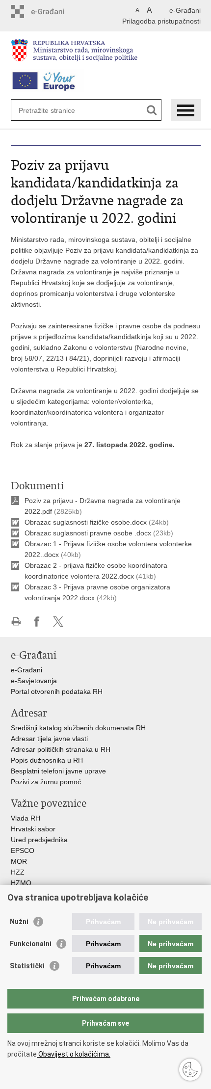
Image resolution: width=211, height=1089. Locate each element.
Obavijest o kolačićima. (73, 1054)
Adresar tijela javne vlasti (49, 739)
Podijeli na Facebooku (37, 621)
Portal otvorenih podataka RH (58, 691)
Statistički (27, 966)
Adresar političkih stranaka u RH (60, 749)
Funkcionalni (31, 944)
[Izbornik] (186, 110)
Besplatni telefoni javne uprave (58, 771)
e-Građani (185, 10)
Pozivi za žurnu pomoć (46, 782)
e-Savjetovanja (34, 681)
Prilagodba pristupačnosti (161, 21)
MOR (19, 861)
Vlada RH (25, 818)
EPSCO (22, 850)
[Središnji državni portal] (53, 11)
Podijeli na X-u (58, 621)
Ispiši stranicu (16, 621)
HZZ (18, 872)
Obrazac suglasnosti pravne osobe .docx (88, 533)
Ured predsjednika (39, 840)
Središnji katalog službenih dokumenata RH (78, 728)
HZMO (21, 883)
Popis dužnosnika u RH (47, 760)
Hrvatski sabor (33, 829)
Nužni (19, 922)
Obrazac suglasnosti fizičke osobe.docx (86, 522)
